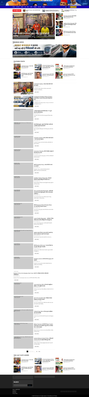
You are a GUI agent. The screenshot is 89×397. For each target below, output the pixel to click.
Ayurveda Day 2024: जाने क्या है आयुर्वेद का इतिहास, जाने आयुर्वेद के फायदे (43, 285)
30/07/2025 (36, 195)
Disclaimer (14, 392)
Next (39, 351)
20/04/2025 (37, 248)
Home (14, 6)
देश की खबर (17, 6)
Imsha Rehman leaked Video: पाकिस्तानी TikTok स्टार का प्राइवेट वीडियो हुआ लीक (43, 339)
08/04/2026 (66, 68)
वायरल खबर (39, 6)
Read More (37, 92)
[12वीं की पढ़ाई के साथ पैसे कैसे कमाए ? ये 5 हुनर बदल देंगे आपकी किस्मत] (58, 67)
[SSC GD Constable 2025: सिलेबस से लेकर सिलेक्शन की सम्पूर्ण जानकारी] (23, 302)
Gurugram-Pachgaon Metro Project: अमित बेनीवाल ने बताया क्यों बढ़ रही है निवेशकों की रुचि (32, 54)
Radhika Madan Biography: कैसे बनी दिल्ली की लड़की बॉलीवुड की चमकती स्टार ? (70, 24)
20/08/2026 (24, 68)
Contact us (14, 390)
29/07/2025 (36, 207)
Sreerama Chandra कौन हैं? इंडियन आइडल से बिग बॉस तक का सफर (70, 16)
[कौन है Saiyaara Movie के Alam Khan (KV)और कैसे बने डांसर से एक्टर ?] (59, 32)
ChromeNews (49, 395)
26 (36, 351)
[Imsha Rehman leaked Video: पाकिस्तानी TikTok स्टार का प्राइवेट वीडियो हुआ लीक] (23, 342)
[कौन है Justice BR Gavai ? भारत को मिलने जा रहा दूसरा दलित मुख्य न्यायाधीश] (23, 249)
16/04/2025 (36, 261)
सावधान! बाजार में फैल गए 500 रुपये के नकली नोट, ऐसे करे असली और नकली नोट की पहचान (43, 233)
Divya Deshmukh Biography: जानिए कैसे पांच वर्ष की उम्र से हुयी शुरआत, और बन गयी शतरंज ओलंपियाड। (43, 192)
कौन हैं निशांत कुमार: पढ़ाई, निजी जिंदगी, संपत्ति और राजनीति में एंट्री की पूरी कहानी (27, 74)
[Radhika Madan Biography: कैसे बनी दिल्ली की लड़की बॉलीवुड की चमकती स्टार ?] (59, 24)
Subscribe (74, 6)
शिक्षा (28, 6)
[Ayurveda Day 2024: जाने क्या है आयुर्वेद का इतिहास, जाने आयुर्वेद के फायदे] (23, 288)
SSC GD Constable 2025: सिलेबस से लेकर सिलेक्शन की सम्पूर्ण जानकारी (43, 298)
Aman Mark (16, 56)
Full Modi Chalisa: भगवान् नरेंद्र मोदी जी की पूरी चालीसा (27, 66)
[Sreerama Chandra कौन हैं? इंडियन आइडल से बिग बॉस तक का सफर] (59, 16)
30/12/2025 (45, 76)
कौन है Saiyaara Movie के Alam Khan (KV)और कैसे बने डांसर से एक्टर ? (70, 32)
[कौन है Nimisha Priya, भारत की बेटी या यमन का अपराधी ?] (23, 169)
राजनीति (31, 6)
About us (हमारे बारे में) (16, 389)
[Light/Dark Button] (67, 7)
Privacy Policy (15, 393)
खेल (25, 6)
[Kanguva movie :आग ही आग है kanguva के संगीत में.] (23, 263)
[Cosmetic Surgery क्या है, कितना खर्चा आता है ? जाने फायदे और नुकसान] (38, 75)
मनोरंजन (22, 6)
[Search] (68, 7)
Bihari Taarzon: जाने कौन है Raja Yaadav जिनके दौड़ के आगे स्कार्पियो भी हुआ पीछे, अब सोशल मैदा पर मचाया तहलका (43, 325)
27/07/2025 (36, 221)
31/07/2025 (36, 167)
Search (16, 382)
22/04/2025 (37, 235)
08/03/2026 (37, 127)
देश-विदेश (44, 6)
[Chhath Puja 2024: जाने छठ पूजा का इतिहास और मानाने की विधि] (23, 315)
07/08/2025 (66, 18)
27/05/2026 (21, 56)
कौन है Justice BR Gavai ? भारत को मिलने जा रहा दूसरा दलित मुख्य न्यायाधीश (43, 246)
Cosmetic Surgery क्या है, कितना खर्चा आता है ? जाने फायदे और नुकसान (48, 74)
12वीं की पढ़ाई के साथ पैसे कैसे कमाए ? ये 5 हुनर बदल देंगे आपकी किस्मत (69, 66)
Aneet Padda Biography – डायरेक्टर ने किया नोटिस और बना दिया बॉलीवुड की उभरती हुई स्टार (43, 219)
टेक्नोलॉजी (35, 6)
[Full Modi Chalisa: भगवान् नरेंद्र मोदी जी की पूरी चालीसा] (34, 26)
